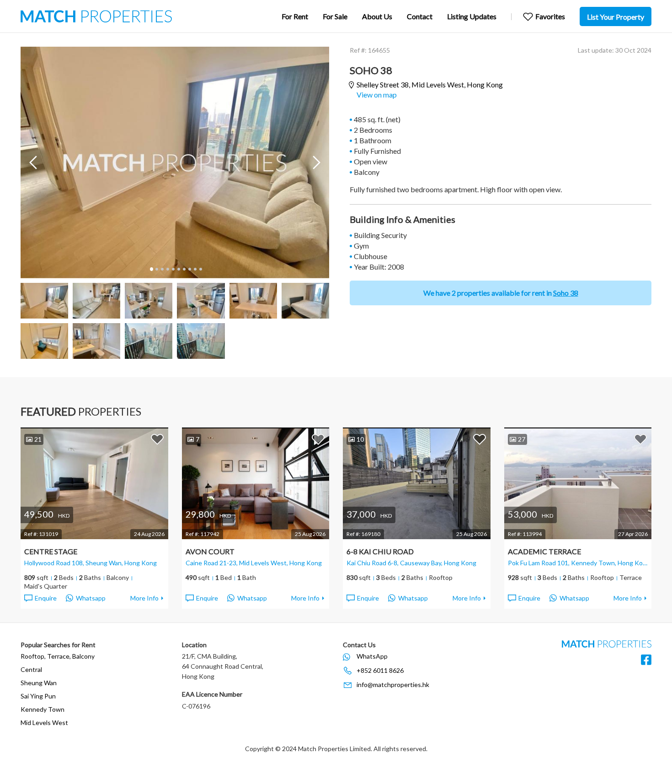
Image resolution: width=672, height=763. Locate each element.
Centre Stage (50, 551)
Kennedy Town (42, 709)
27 (521, 439)
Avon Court (210, 551)
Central (31, 669)
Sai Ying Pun (38, 696)
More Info (144, 598)
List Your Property (615, 16)
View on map (377, 94)
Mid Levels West (44, 722)
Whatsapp (91, 598)
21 (38, 439)
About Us (377, 16)
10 (200, 269)
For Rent (295, 16)
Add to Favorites (157, 439)
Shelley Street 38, (430, 84)
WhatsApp (372, 656)
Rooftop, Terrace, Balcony (58, 656)
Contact (419, 16)
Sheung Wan (39, 683)
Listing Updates (471, 16)
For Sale (335, 16)
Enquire (46, 598)
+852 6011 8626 (380, 670)
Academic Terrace (544, 551)
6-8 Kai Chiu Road (380, 551)
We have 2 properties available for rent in (500, 292)
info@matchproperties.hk (393, 684)
